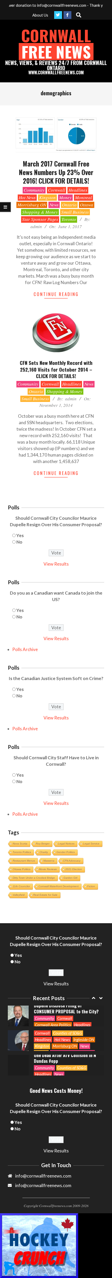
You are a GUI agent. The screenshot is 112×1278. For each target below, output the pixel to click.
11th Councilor (21, 886)
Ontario (69, 205)
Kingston (47, 197)
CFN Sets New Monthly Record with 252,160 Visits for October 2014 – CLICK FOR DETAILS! (56, 369)
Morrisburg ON (31, 205)
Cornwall (56, 190)
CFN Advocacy (71, 860)
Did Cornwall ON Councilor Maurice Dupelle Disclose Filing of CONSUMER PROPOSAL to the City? (66, 1006)
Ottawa (86, 205)
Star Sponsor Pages (40, 219)
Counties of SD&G (67, 1033)
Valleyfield (19, 894)
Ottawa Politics (21, 869)
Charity (44, 852)
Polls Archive (25, 649)
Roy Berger (42, 843)
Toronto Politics (22, 852)
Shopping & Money (40, 212)
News (54, 205)
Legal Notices (66, 843)
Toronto (68, 219)
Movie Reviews (48, 869)
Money (65, 197)
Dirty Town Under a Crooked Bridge (34, 877)
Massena (48, 860)
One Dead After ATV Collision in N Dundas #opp (65, 1058)
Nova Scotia (20, 843)
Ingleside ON (83, 1039)
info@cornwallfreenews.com (43, 1185)
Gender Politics (66, 852)
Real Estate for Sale (45, 894)
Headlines (78, 190)
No (19, 542)
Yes (20, 535)
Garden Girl (70, 877)
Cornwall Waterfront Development (59, 886)
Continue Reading (56, 294)
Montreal (83, 197)
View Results (56, 564)
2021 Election (73, 869)
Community (34, 190)
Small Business (75, 212)
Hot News (27, 197)
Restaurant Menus (24, 860)
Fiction (91, 886)
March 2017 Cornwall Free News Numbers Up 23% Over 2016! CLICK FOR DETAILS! (56, 172)
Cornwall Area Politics (53, 1024)
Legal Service (91, 843)
